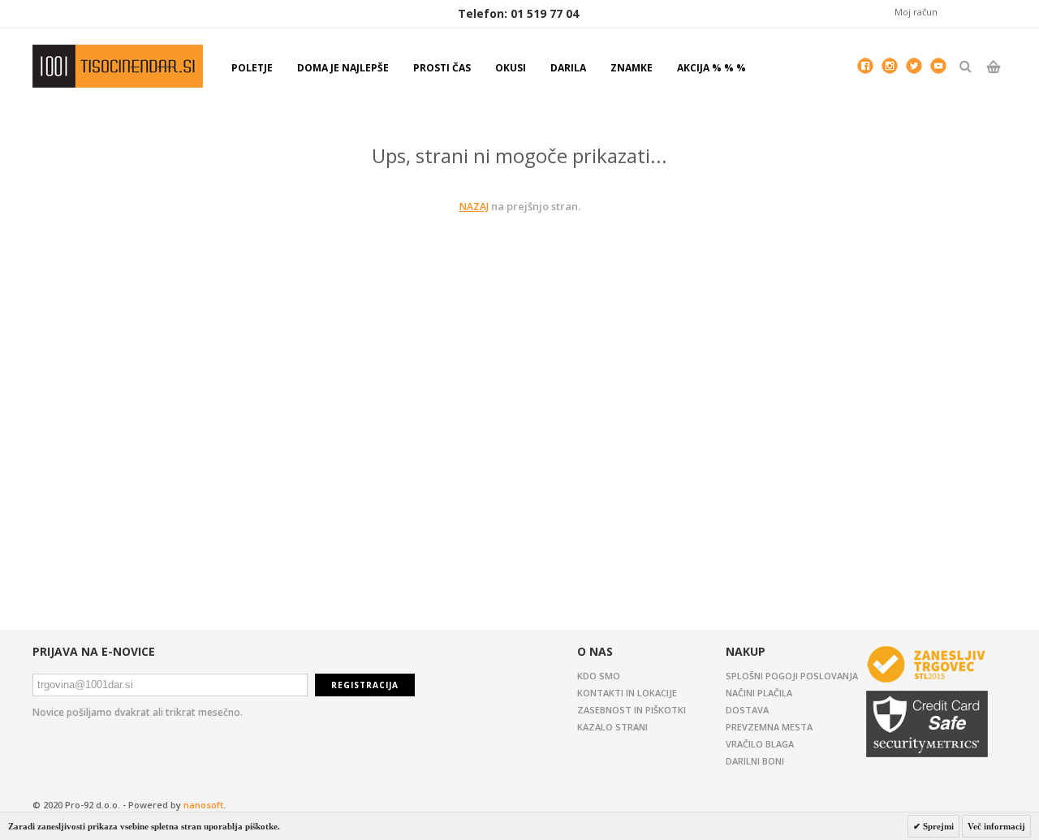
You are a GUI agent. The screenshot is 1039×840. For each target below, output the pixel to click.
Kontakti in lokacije (627, 693)
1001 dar (117, 66)
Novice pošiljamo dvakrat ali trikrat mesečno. (137, 712)
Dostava (747, 710)
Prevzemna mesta (769, 727)
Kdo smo (598, 676)
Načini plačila (759, 693)
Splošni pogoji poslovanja (792, 676)
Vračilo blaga (760, 744)
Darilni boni (755, 761)
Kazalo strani (612, 727)
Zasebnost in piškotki (631, 710)
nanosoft (203, 805)
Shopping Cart (993, 80)
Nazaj (474, 206)
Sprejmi (937, 826)
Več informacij (996, 826)
